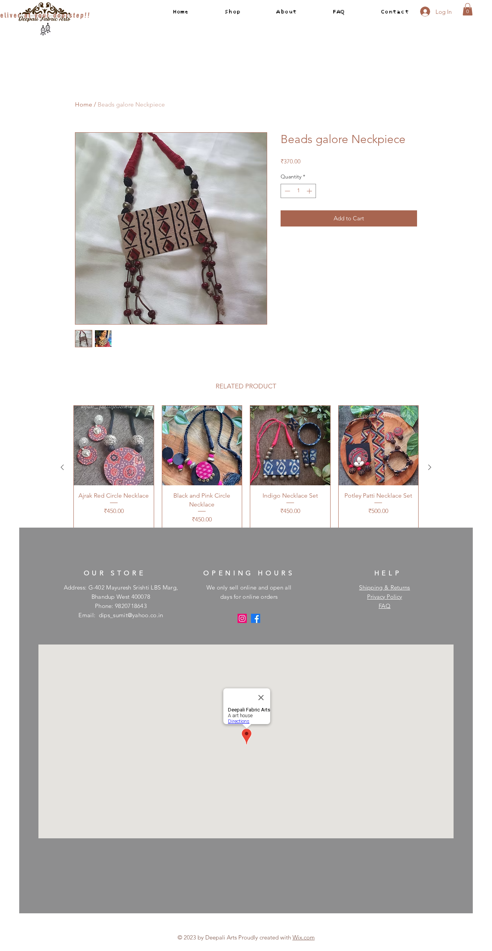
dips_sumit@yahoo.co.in (131, 615)
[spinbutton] (298, 191)
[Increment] (310, 191)
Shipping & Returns (384, 587)
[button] (467, 9)
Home (83, 104)
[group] (246, 467)
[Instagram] (242, 618)
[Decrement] (286, 191)
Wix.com (304, 937)
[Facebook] (255, 618)
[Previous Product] (62, 467)
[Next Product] (429, 467)
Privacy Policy (384, 596)
